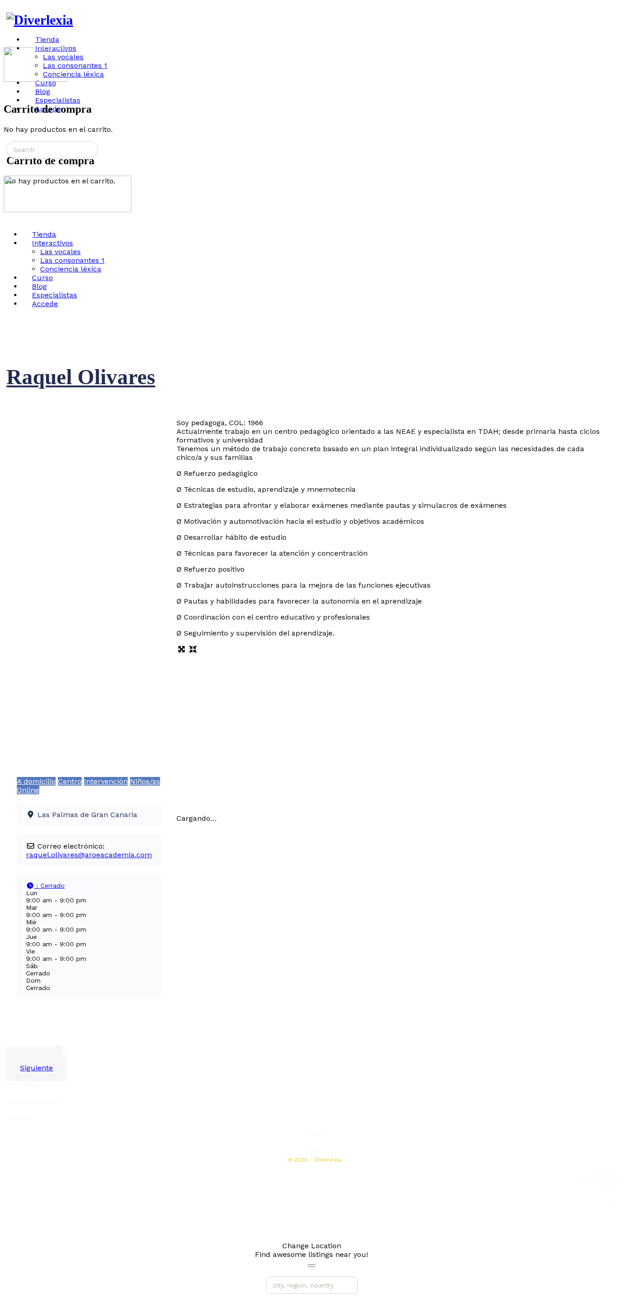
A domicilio (36, 781)
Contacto (18, 1116)
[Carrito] (9, 89)
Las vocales (60, 251)
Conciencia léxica (70, 269)
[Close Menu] (9, 218)
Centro (70, 781)
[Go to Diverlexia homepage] (39, 19)
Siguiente (36, 1067)
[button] (45, 885)
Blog (314, 1148)
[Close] (311, 1265)
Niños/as (145, 781)
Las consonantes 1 (72, 260)
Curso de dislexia (598, 1175)
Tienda (314, 1132)
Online (28, 790)
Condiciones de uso (33, 1100)
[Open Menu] (9, 42)
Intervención (106, 781)
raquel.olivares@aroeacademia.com (89, 854)
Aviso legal (21, 1084)
